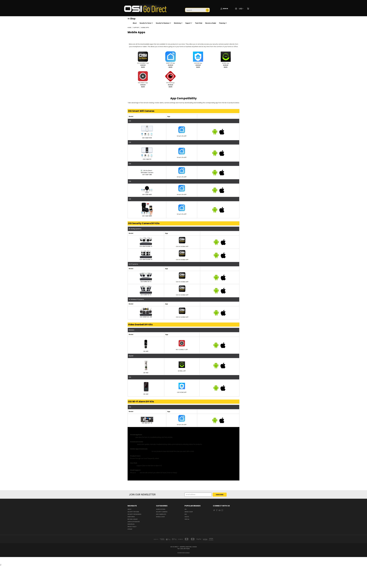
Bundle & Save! (160, 517)
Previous (362, 560)
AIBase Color (189, 512)
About (135, 23)
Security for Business (163, 23)
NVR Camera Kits (161, 514)
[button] (183, 560)
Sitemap (130, 529)
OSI (185, 509)
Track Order (198, 23)
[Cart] (248, 9)
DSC (186, 514)
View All (187, 519)
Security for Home (146, 23)
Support (188, 23)
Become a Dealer (210, 23)
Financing (222, 23)
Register (137, 521)
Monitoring (177, 23)
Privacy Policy (132, 526)
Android (142, 65)
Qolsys (187, 517)
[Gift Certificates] (236, 9)
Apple (143, 67)
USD (240, 8)
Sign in (130, 521)
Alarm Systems (160, 509)
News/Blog (131, 524)
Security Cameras (161, 512)
